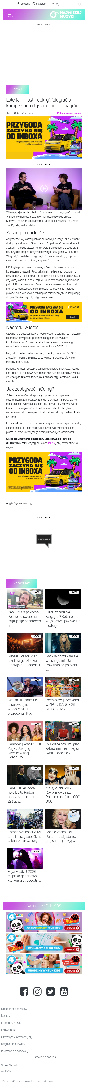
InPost (51, 443)
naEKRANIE (7, 1071)
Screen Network (9, 1065)
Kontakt (6, 1015)
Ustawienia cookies (44, 1057)
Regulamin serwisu (13, 1044)
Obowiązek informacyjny (16, 1037)
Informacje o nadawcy (14, 1051)
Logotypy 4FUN (11, 1022)
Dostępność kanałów (14, 1008)
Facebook (24, 4)
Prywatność (8, 1029)
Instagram (40, 4)
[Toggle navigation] (10, 14)
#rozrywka (27, 113)
